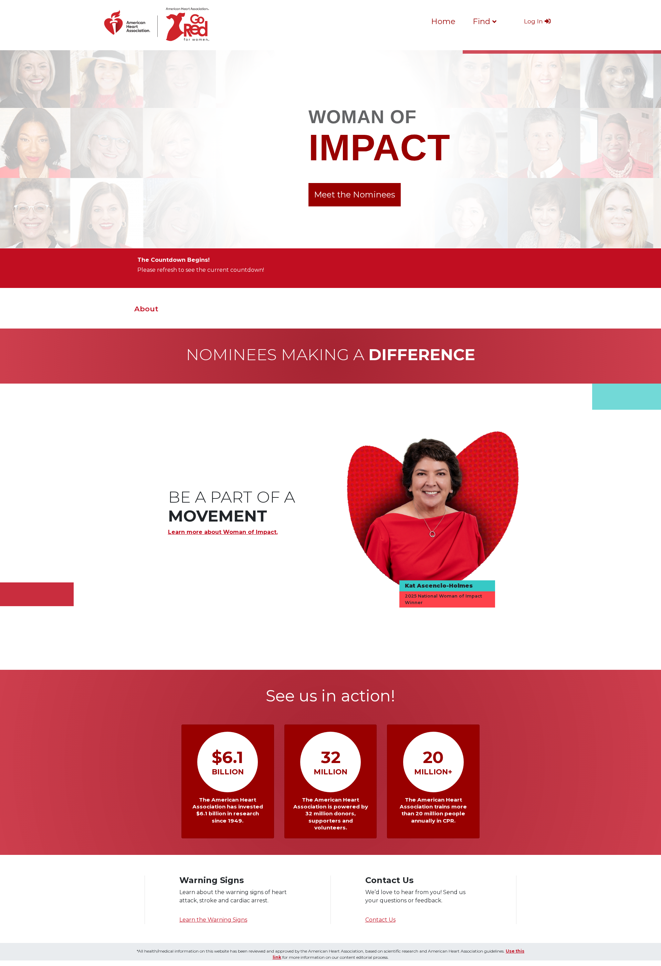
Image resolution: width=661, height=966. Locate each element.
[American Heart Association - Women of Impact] (158, 25)
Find (482, 21)
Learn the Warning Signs (213, 919)
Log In (534, 21)
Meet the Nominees (354, 195)
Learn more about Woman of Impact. (223, 532)
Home (443, 21)
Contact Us (380, 919)
